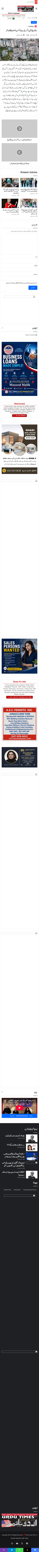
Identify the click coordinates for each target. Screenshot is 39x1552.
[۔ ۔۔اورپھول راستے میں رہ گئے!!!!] (31, 1147)
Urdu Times (25, 1538)
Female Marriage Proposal (29, 1190)
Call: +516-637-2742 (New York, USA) (21, 697)
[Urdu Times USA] (26, 9)
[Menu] (3, 9)
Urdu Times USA (30, 1535)
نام (36, 257)
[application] (19, 1108)
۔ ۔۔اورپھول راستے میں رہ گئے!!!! (15, 1145)
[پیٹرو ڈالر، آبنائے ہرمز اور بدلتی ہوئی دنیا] (31, 1138)
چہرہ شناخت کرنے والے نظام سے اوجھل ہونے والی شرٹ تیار (24, 2)
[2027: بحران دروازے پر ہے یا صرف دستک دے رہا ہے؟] (31, 1174)
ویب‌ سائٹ (35, 274)
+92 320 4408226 (20, 415)
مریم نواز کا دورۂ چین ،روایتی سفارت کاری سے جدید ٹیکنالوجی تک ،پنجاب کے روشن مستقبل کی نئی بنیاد (28, 190)
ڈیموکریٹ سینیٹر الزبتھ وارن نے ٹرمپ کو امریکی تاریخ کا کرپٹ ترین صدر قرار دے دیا (11, 211)
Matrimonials (17, 1190)
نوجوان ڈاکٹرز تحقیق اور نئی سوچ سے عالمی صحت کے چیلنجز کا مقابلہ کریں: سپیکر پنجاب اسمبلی (13, 1164)
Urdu (10, 18)
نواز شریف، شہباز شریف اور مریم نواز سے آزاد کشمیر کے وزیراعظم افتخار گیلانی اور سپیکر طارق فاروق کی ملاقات (11, 191)
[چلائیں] (35, 1116)
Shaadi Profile (7, 1190)
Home (34, 18)
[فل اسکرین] (4, 1116)
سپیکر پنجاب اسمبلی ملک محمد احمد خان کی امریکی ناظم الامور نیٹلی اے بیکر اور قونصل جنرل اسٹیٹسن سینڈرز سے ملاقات (29, 212)
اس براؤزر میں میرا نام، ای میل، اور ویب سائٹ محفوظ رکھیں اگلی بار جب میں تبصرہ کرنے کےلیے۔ (21, 283)
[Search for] (36, 9)
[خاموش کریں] (8, 1116)
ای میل (35, 266)
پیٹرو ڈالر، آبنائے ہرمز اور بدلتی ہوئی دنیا (15, 1135)
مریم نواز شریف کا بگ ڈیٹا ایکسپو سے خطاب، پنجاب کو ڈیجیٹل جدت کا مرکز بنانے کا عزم (13, 1155)
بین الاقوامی (29, 18)
